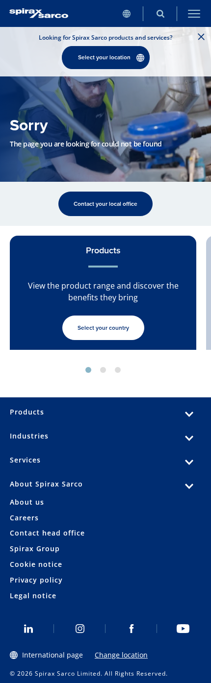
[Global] (126, 13)
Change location (121, 654)
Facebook (131, 628)
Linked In (28, 628)
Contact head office (47, 532)
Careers (24, 517)
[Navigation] (194, 13)
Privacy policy (36, 580)
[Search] (160, 13)
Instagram (79, 628)
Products (27, 411)
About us (27, 502)
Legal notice (33, 595)
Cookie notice (36, 564)
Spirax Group (35, 548)
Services (25, 459)
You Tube (182, 628)
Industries (29, 435)
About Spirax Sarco (46, 483)
